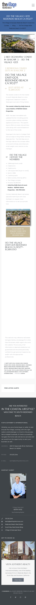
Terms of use (27, 591)
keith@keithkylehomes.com (19, 461)
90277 (7, 363)
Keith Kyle (12, 363)
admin (23, 373)
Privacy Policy (18, 593)
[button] (18, 232)
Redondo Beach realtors (16, 368)
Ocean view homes (9, 365)
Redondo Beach (20, 365)
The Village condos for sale (20, 370)
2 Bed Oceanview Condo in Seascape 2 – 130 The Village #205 (18, 60)
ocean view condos (22, 363)
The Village (7, 370)
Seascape (27, 368)
